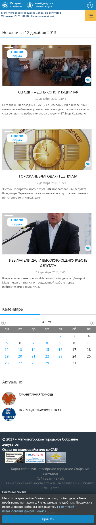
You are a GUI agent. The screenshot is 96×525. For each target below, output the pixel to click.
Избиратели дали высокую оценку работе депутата (48, 263)
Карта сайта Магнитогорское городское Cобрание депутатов (50, 471)
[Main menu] (90, 15)
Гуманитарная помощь (36, 394)
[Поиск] (90, 5)
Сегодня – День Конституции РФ (48, 92)
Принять (48, 519)
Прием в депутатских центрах (40, 410)
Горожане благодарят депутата (48, 176)
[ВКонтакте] (88, 79)
